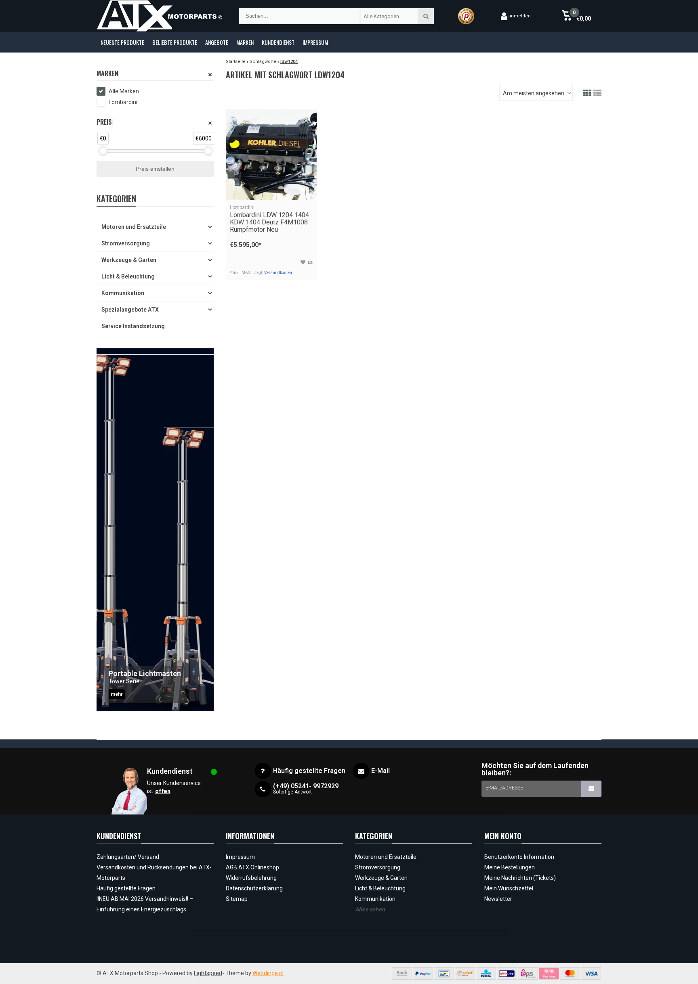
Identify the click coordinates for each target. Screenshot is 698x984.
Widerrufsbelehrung (251, 878)
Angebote (216, 42)
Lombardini (123, 102)
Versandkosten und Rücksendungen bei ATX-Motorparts (154, 872)
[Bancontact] (444, 973)
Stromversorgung (125, 243)
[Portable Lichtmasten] (155, 529)
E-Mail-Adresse (504, 788)
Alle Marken (124, 91)
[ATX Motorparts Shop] (160, 16)
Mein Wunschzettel (508, 888)
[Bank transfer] (402, 973)
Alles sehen (370, 909)
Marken (245, 42)
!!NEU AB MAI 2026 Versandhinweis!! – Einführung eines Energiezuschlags (145, 904)
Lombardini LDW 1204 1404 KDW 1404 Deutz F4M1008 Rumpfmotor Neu (269, 219)
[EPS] (528, 973)
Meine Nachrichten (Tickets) (520, 878)
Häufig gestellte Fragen (126, 888)
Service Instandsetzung (133, 326)
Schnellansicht (271, 188)
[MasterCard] (570, 973)
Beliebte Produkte (174, 42)
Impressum (315, 42)
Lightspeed (208, 973)
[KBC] (486, 973)
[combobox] (389, 16)
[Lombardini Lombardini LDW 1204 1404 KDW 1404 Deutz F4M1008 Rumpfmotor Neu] (271, 154)
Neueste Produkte (122, 42)
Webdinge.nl (268, 973)
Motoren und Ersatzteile (133, 227)
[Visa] (591, 973)
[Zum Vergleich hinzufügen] (310, 262)
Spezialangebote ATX (130, 309)
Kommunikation (122, 293)
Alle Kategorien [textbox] (381, 16)
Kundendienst (278, 42)
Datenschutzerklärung (254, 888)
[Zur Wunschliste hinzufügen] (303, 262)
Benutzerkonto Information (519, 857)
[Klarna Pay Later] (549, 973)
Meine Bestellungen (509, 867)
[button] (576, 16)
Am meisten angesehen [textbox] (533, 93)
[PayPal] (423, 973)
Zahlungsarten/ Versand (128, 857)
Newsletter (498, 899)
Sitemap (237, 899)
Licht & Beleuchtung (128, 276)
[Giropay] (507, 973)
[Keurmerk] (466, 16)
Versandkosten (278, 272)
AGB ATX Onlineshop (252, 867)
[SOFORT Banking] (465, 973)
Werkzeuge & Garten (128, 260)
